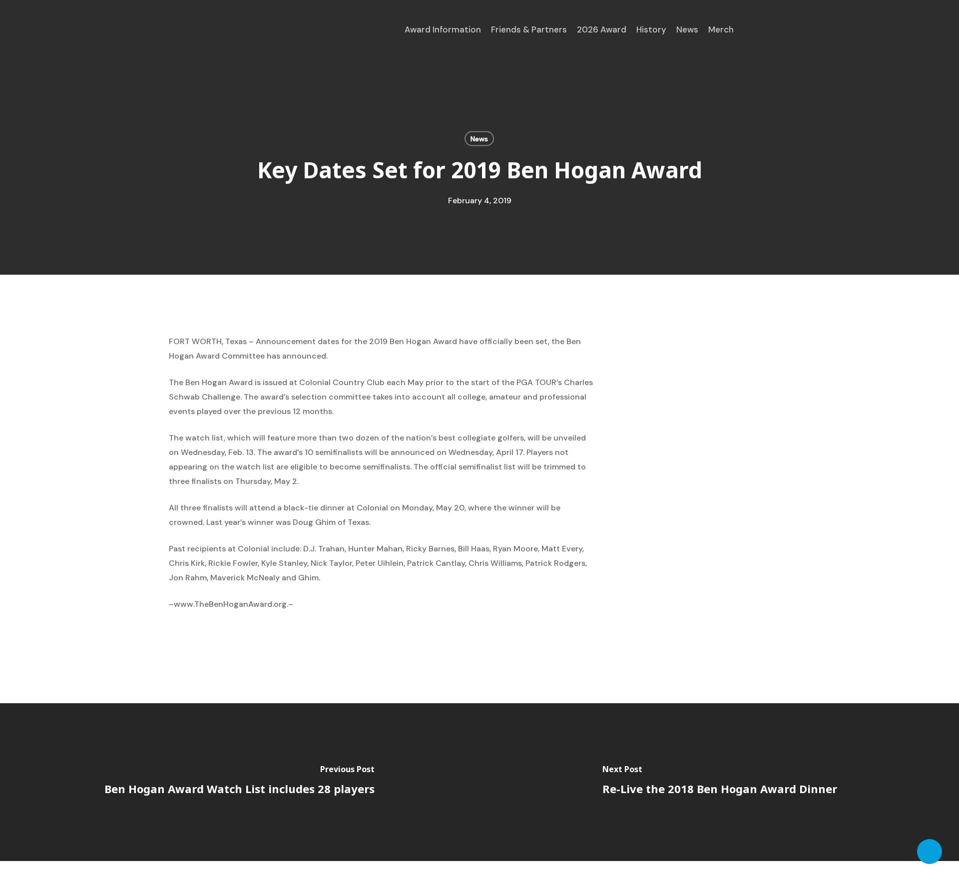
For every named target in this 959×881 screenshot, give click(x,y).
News (479, 138)
